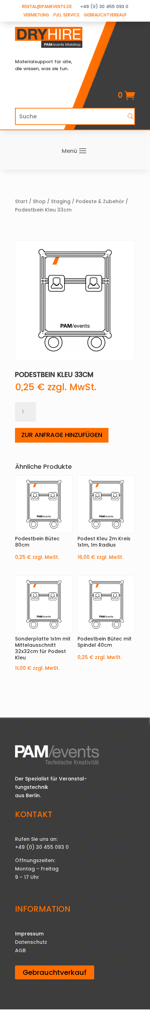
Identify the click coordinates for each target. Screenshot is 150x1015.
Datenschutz (31, 942)
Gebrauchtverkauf (105, 15)
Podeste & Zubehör (100, 201)
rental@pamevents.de (47, 6)
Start (21, 201)
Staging (60, 201)
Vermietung (36, 15)
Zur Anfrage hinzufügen (61, 434)
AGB (20, 950)
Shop (39, 201)
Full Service (66, 15)
